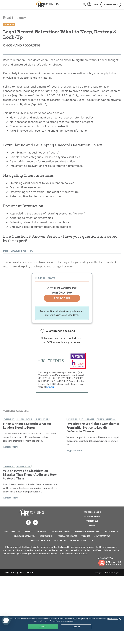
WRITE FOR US (92, 521)
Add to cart (62, 298)
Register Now (10, 446)
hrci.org (50, 386)
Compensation (46, 536)
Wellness (86, 536)
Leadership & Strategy (24, 536)
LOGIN (95, 4)
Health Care (60, 541)
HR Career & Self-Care (40, 541)
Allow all (42, 626)
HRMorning (47, 4)
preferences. (112, 618)
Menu (9, 4)
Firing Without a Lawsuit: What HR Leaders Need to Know (27, 425)
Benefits (29, 531)
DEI (92, 541)
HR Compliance (41, 419)
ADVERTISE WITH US (92, 517)
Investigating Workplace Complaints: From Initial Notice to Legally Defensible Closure (93, 427)
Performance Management (87, 531)
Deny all (76, 626)
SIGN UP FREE (111, 4)
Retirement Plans (78, 541)
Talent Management (61, 531)
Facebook (27, 522)
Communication (24, 419)
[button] (6, 620)
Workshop (9, 24)
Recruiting (42, 531)
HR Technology (112, 531)
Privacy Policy (10, 572)
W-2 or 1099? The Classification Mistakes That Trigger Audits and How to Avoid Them (30, 474)
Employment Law (12, 531)
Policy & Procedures (106, 419)
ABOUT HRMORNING (92, 512)
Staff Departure (102, 536)
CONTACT (92, 525)
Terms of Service (26, 572)
